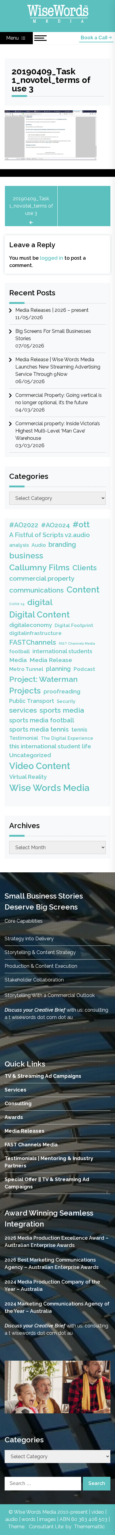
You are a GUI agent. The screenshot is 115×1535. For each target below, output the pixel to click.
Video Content (39, 766)
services (23, 710)
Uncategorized (30, 755)
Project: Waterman (43, 679)
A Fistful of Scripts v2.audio (49, 535)
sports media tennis (39, 729)
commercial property (42, 578)
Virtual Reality (28, 777)
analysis (19, 545)
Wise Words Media (49, 787)
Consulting (18, 1103)
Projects (25, 690)
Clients (84, 568)
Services (15, 1090)
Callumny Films (39, 567)
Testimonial (23, 738)
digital (39, 602)
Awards (14, 1117)
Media (18, 660)
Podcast (84, 669)
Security (66, 701)
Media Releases (24, 1131)
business (26, 555)
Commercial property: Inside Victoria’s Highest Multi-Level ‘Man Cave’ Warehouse (57, 431)
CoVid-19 (17, 604)
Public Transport (31, 701)
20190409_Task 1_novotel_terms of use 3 (31, 206)
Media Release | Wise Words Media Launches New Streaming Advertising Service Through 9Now (57, 367)
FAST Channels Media (77, 643)
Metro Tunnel (26, 669)
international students (62, 651)
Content (83, 589)
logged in (51, 258)
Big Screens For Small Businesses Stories (53, 334)
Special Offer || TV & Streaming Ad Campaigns (47, 1183)
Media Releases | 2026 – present (52, 310)
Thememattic (89, 1527)
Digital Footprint (74, 625)
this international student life (50, 746)
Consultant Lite (46, 1527)
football (19, 651)
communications (36, 590)
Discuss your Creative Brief (35, 1010)
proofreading (62, 691)
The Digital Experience (67, 738)
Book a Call (95, 37)
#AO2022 (23, 525)
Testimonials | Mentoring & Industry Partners (49, 1162)
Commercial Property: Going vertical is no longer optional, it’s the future (58, 398)
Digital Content (39, 614)
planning (58, 668)
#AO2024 (55, 525)
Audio (39, 545)
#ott (81, 524)
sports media (62, 710)
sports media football (41, 720)
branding (62, 544)
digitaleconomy (30, 625)
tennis (79, 729)
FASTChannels (32, 642)
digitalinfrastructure (35, 633)
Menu (13, 38)
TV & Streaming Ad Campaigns (43, 1076)
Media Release (50, 660)
